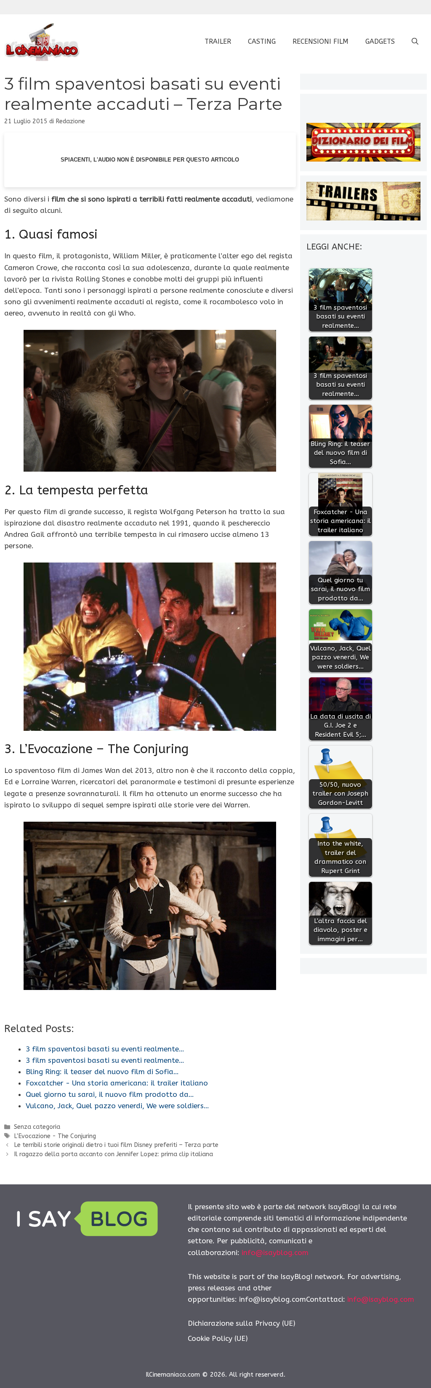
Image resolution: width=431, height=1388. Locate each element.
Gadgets (380, 41)
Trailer (218, 41)
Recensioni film (321, 41)
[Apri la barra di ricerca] (415, 41)
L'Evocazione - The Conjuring (55, 1136)
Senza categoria (37, 1127)
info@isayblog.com (275, 1252)
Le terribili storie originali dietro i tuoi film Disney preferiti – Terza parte (116, 1145)
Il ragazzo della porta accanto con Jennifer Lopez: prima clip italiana (113, 1154)
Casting (262, 41)
